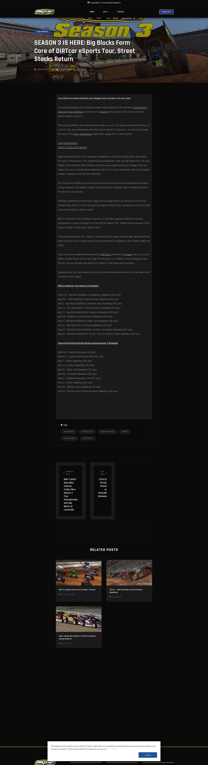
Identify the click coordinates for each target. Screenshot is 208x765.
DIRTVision (106, 254)
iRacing (120, 12)
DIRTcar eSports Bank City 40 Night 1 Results (77, 589)
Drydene (128, 254)
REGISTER (166, 12)
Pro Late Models (69, 438)
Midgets (125, 432)
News (92, 12)
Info (105, 12)
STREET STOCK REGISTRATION (72, 147)
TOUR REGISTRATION (68, 143)
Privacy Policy (111, 749)
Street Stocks (88, 438)
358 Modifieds (69, 432)
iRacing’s (104, 111)
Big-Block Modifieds (107, 432)
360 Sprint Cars (87, 432)
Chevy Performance (83, 134)
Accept (148, 755)
